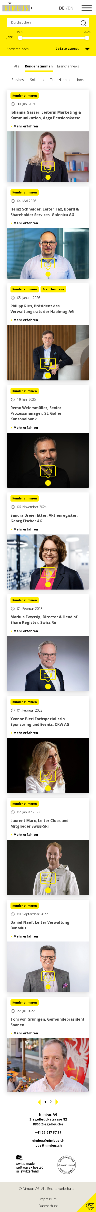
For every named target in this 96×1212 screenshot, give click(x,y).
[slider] (20, 38)
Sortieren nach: (18, 49)
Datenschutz (48, 1206)
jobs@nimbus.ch (48, 1145)
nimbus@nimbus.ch (48, 1140)
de (62, 8)
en (71, 8)
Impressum (48, 1199)
